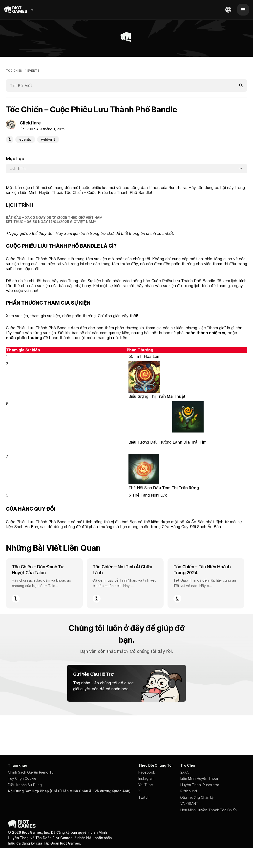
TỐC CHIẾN (14, 70)
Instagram (146, 778)
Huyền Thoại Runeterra (199, 785)
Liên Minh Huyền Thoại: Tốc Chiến (208, 810)
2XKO (185, 772)
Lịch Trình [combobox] (17, 168)
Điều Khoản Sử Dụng (25, 785)
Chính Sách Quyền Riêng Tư (31, 772)
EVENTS (33, 70)
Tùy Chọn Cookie (22, 778)
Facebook (146, 772)
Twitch (143, 797)
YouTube (145, 785)
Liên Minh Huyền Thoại (199, 778)
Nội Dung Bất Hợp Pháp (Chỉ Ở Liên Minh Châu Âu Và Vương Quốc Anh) (69, 791)
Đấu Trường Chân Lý (197, 797)
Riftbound (188, 791)
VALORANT (189, 803)
